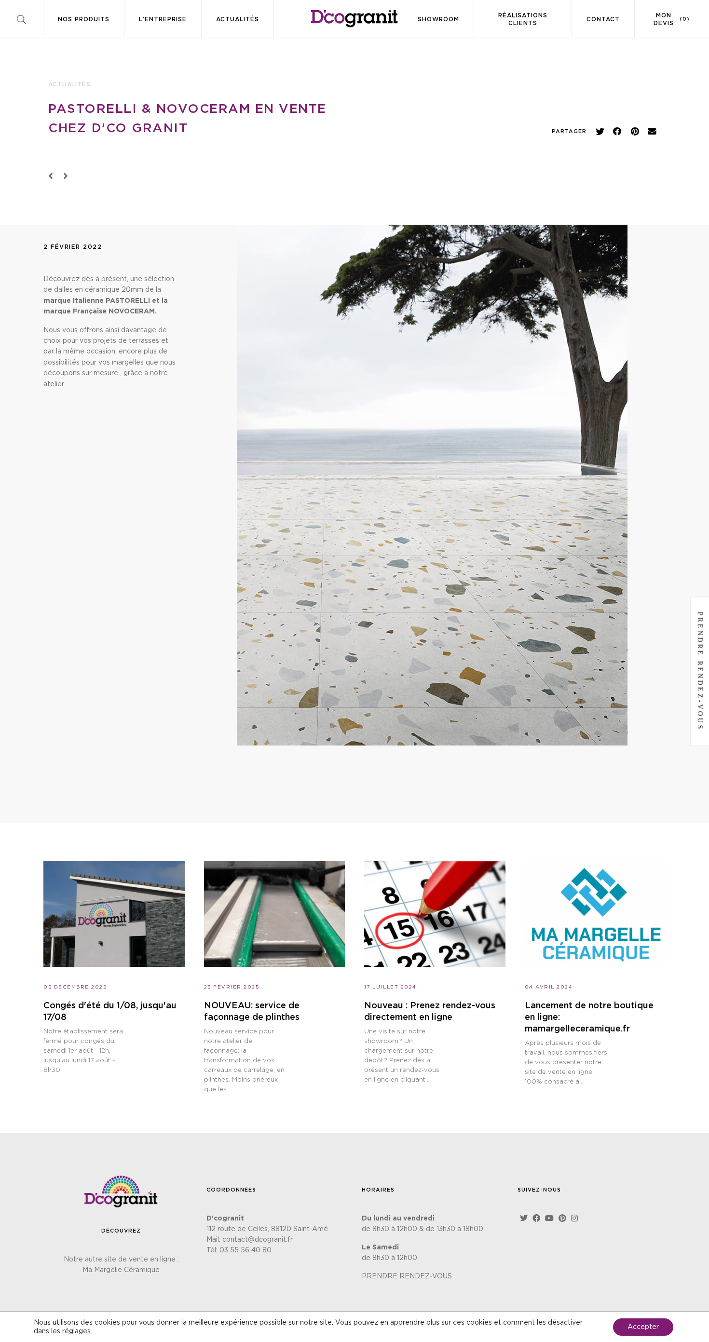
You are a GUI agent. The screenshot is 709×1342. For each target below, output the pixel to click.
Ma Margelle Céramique (121, 1270)
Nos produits (83, 19)
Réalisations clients (522, 19)
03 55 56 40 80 (245, 1250)
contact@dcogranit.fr (257, 1239)
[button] (600, 131)
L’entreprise (163, 19)
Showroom (438, 19)
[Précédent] (53, 176)
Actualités (237, 19)
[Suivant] (63, 176)
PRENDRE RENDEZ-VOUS (407, 1276)
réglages (76, 1331)
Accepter (643, 1327)
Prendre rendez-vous (700, 671)
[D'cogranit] (354, 18)
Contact (603, 19)
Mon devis (672, 19)
